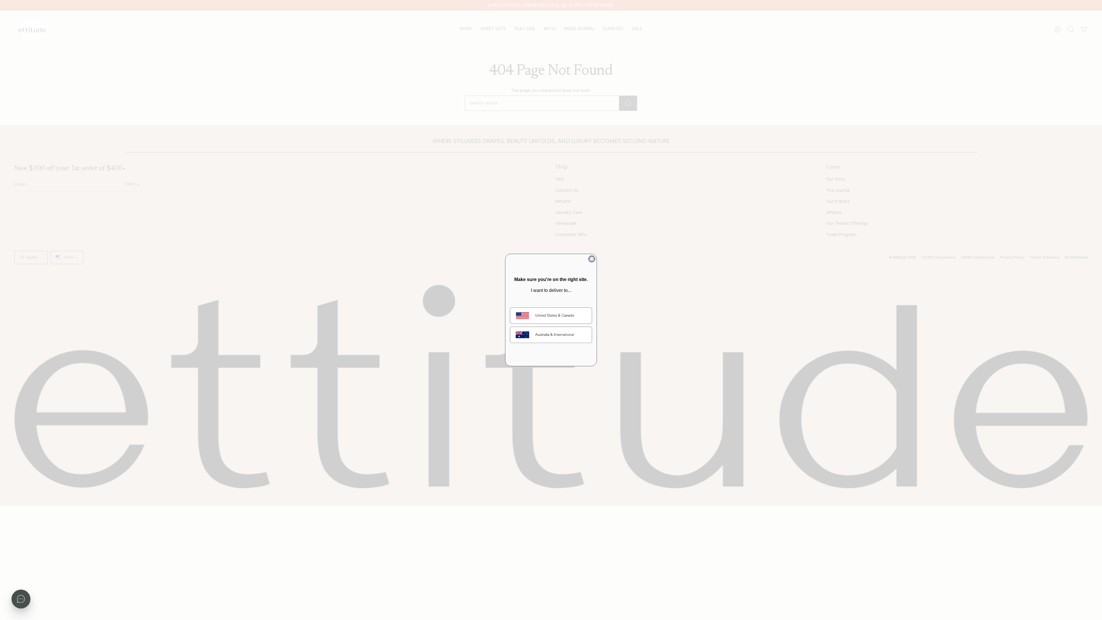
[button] (20, 599)
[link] (551, 315)
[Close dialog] (592, 259)
